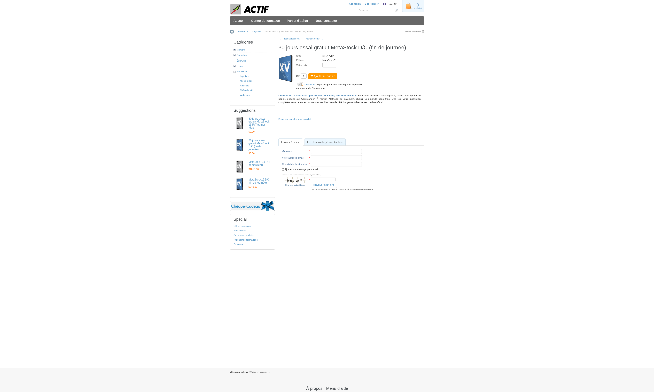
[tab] (290, 142)
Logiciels (256, 31)
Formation (242, 55)
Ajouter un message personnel (301, 169)
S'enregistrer (372, 3)
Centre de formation (265, 20)
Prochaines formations (245, 239)
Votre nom (287, 151)
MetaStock (243, 31)
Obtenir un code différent (295, 185)
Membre (241, 49)
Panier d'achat (297, 20)
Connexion (355, 3)
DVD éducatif (246, 90)
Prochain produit (314, 39)
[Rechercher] (396, 10)
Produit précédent (289, 39)
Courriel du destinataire (294, 164)
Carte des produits (243, 235)
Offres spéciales (242, 226)
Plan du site (239, 230)
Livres (240, 66)
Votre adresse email (292, 157)
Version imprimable (413, 31)
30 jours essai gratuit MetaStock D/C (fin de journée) (258, 145)
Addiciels (244, 85)
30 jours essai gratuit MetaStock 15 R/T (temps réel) (258, 123)
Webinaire (245, 95)
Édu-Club (241, 61)
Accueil (238, 20)
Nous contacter (326, 20)
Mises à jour (246, 81)
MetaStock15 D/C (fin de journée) (259, 181)
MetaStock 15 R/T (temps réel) (259, 163)
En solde (238, 244)
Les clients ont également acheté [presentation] (325, 142)
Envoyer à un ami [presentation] (290, 142)
